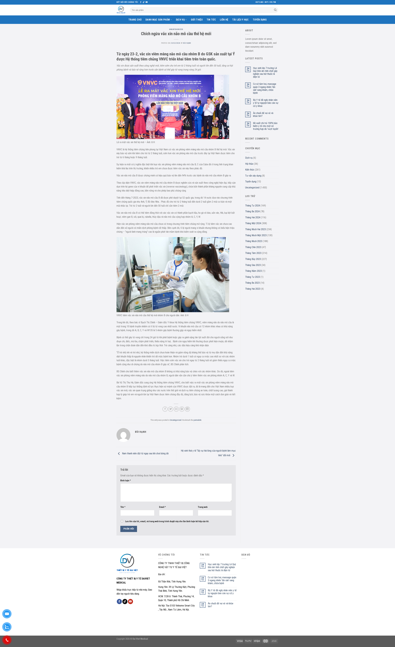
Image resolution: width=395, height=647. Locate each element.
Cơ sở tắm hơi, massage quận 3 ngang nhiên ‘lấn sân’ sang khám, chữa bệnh (264, 88)
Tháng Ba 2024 (252, 211)
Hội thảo (249, 163)
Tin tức (211, 19)
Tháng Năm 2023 (253, 270)
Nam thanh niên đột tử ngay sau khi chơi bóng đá (144, 453)
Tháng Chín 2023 (253, 247)
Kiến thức (249, 169)
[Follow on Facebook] (141, 2)
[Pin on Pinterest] (181, 409)
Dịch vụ (180, 19)
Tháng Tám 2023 (253, 253)
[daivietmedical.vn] (120, 10)
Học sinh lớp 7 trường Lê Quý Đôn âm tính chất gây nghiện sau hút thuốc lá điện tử (265, 72)
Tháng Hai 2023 (252, 288)
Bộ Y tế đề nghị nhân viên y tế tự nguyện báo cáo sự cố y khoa (265, 103)
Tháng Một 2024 (253, 223)
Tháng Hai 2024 (252, 217)
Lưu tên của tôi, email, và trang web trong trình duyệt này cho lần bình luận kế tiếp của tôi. (167, 521)
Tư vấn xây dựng (253, 175)
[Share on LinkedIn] (187, 409)
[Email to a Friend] (176, 409)
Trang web (202, 507)
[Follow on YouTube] (147, 2)
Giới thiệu (197, 19)
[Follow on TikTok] (144, 2)
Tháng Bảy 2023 (253, 259)
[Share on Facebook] (165, 409)
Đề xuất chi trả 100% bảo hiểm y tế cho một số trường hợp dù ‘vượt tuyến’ (265, 126)
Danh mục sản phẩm (158, 19)
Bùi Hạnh (187, 43)
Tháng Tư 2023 (252, 276)
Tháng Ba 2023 (252, 282)
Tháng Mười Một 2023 (256, 235)
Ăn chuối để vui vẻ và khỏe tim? (263, 114)
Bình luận (125, 480)
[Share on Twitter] (170, 409)
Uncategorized (176, 29)
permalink (197, 420)
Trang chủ (134, 19)
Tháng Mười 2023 (253, 241)
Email (162, 507)
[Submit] (275, 10)
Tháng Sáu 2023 (253, 265)
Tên (122, 507)
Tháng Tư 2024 (252, 205)
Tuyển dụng (260, 19)
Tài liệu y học (240, 19)
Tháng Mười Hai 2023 (255, 229)
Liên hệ (224, 19)
